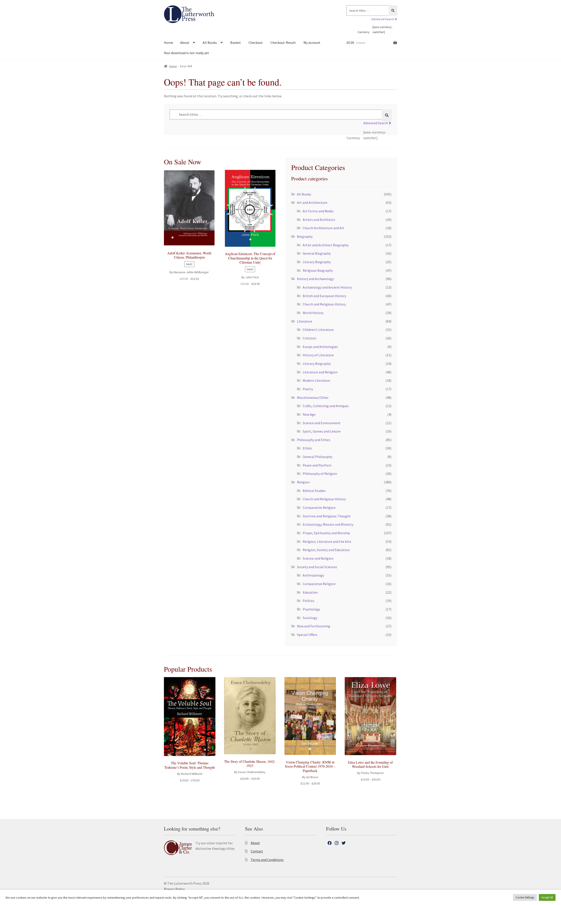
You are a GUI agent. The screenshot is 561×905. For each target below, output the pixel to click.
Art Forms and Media (318, 211)
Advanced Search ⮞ (384, 19)
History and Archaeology (315, 279)
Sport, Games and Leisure (322, 431)
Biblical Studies (314, 490)
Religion (303, 482)
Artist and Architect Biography (325, 245)
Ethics (307, 448)
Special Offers (307, 634)
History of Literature (318, 355)
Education (310, 592)
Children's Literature (318, 329)
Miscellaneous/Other (312, 397)
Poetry (308, 389)
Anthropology (313, 575)
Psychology (311, 609)
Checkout (256, 42)
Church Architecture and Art (323, 228)
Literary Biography (317, 262)
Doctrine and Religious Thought (327, 516)
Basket (235, 42)
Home (168, 42)
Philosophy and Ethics (313, 440)
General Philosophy (317, 456)
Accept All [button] (547, 897)
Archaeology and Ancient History (327, 287)
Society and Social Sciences (317, 567)
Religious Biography (318, 270)
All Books (210, 42)
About (184, 42)
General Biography (317, 253)
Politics (308, 600)
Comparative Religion (319, 507)
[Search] (393, 10)
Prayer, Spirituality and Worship (326, 533)
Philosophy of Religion (320, 473)
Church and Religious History (324, 304)
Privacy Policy (174, 889)
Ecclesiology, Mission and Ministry (328, 524)
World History (313, 313)
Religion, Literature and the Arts (327, 541)
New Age (309, 414)
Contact (257, 851)
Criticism (309, 338)
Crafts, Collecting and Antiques (326, 406)
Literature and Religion (320, 372)
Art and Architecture (312, 202)
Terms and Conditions (267, 859)
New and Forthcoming (313, 626)
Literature (304, 321)
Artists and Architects (319, 219)
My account (312, 42)
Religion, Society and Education (326, 550)
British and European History (324, 296)
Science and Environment (322, 423)
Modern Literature (316, 380)
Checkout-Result (283, 42)
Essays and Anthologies (320, 346)
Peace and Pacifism (317, 465)
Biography (304, 236)
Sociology (310, 618)
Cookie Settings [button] (525, 897)
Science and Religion (318, 558)
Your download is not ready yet (186, 53)
